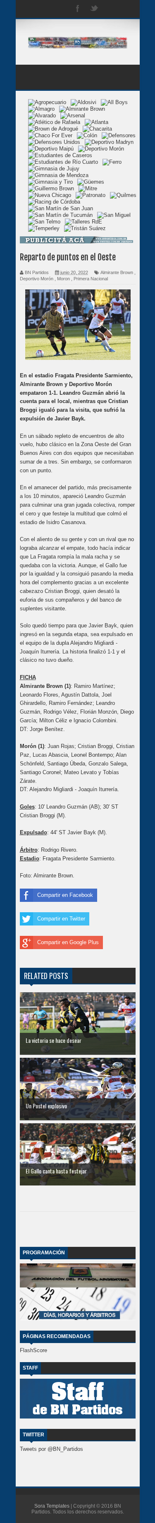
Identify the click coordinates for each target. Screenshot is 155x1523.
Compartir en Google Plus (68, 942)
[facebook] (77, 9)
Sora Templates (51, 1506)
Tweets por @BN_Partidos (51, 1449)
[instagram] (111, 9)
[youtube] (127, 9)
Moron (63, 278)
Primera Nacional (91, 278)
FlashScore (33, 1350)
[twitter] (94, 9)
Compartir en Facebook (65, 895)
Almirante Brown (116, 272)
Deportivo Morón (36, 278)
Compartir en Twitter (61, 919)
